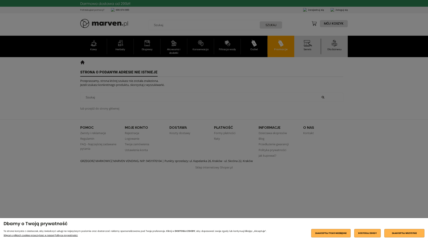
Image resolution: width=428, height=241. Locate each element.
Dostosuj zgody (367, 233)
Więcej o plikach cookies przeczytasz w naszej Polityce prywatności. (41, 235)
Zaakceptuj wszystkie (404, 233)
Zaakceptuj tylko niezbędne (331, 233)
